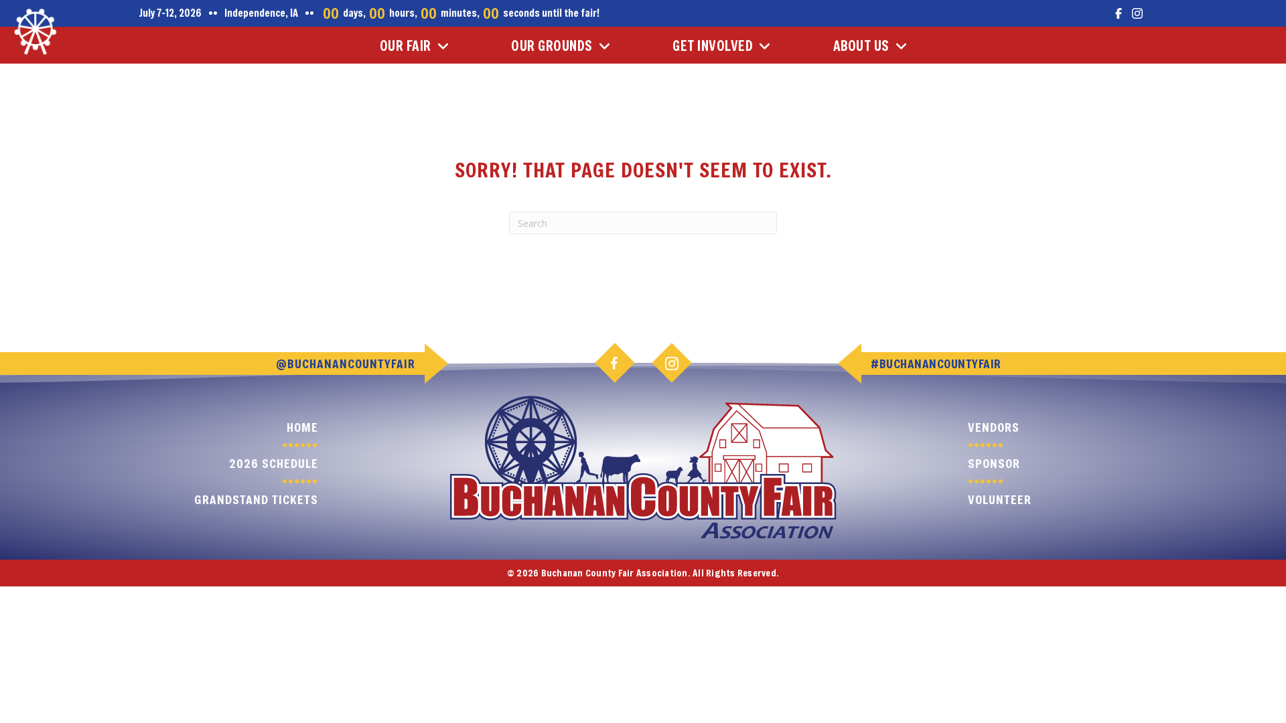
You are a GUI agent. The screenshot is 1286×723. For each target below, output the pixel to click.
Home (302, 427)
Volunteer (999, 499)
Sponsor (994, 463)
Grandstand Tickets (256, 499)
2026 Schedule (273, 463)
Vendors (993, 427)
